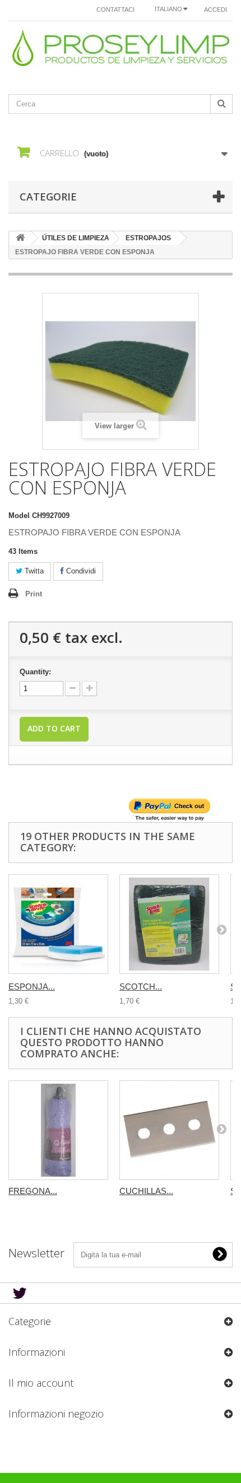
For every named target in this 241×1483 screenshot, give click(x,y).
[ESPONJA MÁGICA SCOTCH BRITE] (58, 924)
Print (33, 594)
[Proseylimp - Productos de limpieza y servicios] (120, 48)
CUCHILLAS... (146, 1191)
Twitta (33, 571)
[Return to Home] (20, 238)
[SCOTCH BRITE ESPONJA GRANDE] (169, 924)
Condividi (80, 571)
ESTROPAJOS (148, 238)
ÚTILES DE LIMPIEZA (75, 238)
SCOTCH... (140, 986)
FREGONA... (32, 1191)
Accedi (215, 9)
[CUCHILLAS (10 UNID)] (169, 1130)
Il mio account (40, 1382)
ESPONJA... (31, 986)
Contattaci (115, 9)
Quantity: (35, 672)
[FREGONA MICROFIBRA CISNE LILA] (58, 1130)
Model (19, 515)
